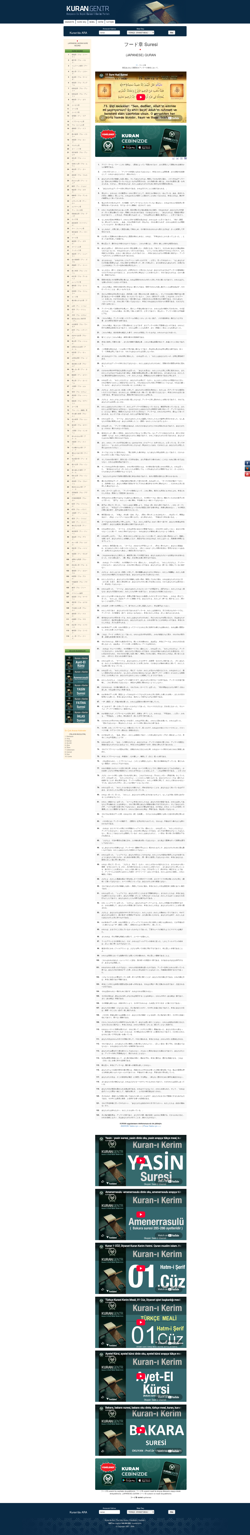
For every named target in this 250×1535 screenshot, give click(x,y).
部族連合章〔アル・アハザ (79, 214)
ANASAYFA (69, 22)
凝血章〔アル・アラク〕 (79, 538)
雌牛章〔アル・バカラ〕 (79, 61)
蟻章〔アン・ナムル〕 (79, 186)
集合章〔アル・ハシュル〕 (79, 342)
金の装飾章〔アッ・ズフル (79, 260)
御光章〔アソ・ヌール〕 (79, 170)
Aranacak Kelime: (109, 28)
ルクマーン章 (76, 206)
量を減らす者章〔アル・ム (79, 471)
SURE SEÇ (81, 22)
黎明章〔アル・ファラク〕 (79, 631)
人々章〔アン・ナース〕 (79, 637)
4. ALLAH (68, 743)
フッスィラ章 (76, 250)
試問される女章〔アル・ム (79, 348)
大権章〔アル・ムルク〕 (79, 387)
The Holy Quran (122, 1520)
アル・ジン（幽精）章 (79, 410)
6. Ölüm (67, 747)
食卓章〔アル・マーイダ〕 (79, 78)
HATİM (100, 22)
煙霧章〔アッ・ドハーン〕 (79, 266)
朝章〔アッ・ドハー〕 (79, 522)
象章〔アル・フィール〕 (79, 588)
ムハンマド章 (76, 282)
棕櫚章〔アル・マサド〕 (79, 620)
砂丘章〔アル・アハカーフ (79, 277)
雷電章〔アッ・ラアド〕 (79, 117)
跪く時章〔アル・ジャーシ (79, 272)
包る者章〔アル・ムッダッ (79, 420)
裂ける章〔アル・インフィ (79, 465)
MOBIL (92, 22)
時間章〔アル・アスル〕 (79, 577)
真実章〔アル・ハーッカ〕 (79, 396)
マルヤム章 (76, 145)
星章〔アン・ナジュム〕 (79, 310)
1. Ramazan (69, 736)
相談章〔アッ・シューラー (79, 255)
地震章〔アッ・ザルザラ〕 (79, 555)
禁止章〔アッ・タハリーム (79, 381)
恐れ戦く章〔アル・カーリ (79, 566)
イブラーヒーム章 (78, 121)
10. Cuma (68, 756)
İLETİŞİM (110, 22)
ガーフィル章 (76, 247)
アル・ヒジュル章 (78, 125)
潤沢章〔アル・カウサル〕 (79, 603)
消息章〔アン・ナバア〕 (79, 443)
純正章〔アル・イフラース (79, 626)
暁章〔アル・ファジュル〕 (79, 505)
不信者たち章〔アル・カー (79, 609)
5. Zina (67, 745)
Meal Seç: (140, 28)
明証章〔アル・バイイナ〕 (79, 549)
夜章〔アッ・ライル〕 (79, 518)
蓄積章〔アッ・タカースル (79, 571)
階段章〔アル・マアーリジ (79, 402)
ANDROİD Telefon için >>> (131, 1126)
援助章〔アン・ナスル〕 (79, 614)
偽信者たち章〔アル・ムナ (79, 365)
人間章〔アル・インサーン (79, 431)
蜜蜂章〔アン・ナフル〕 (79, 129)
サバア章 (75, 219)
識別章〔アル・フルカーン (79, 176)
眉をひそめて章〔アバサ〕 (79, 454)
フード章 (75, 109)
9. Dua (67, 754)
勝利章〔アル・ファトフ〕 (79, 286)
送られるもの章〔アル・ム (79, 437)
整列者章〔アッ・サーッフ (79, 233)
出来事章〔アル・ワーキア (79, 325)
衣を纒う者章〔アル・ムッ (79, 414)
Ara (171, 32)
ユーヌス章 (76, 105)
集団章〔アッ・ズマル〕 (79, 242)
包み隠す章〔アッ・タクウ (79, 459)
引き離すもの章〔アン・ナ (79, 448)
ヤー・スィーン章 (78, 228)
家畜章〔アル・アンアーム (79, 83)
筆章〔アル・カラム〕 (79, 392)
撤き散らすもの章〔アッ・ (79, 301)
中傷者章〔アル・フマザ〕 (79, 583)
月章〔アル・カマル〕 (79, 315)
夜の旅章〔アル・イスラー (79, 135)
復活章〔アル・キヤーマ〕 (79, 426)
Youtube (141, 1520)
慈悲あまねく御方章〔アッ (79, 319)
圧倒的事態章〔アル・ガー (79, 499)
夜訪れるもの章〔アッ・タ (79, 488)
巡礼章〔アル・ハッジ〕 (79, 159)
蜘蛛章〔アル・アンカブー (79, 196)
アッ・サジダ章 (77, 210)
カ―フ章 (75, 297)
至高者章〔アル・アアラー (79, 493)
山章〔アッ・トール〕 (79, 306)
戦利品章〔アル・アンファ (79, 89)
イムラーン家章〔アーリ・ (79, 67)
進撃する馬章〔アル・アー (79, 560)
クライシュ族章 (77, 593)
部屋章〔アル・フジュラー (79, 292)
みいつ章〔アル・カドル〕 (79, 543)
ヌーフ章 (75, 406)
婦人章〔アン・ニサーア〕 (79, 72)
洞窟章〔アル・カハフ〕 (79, 141)
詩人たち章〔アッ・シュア (79, 181)
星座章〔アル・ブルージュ (79, 482)
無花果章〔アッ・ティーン (79, 532)
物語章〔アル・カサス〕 (79, 190)
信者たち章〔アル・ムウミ (79, 164)
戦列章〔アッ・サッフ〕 (79, 353)
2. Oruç (67, 738)
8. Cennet (68, 752)
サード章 (75, 237)
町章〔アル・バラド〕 (79, 509)
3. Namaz (68, 741)
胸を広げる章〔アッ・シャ (79, 526)
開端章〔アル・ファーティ (79, 55)
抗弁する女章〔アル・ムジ (79, 336)
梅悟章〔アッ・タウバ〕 (79, 100)
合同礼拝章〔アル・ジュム (79, 359)
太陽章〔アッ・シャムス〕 (79, 514)
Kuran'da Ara (110, 1520)
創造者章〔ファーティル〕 (79, 224)
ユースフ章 (76, 112)
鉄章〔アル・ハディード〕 (79, 331)
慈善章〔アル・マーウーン (79, 597)
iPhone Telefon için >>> (152, 1126)
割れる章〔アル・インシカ (79, 476)
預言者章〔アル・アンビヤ (79, 153)
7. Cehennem (69, 750)
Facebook (133, 1520)
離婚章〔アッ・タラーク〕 (79, 376)
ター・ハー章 (76, 149)
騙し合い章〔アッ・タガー (79, 370)
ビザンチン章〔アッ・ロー (79, 202)
